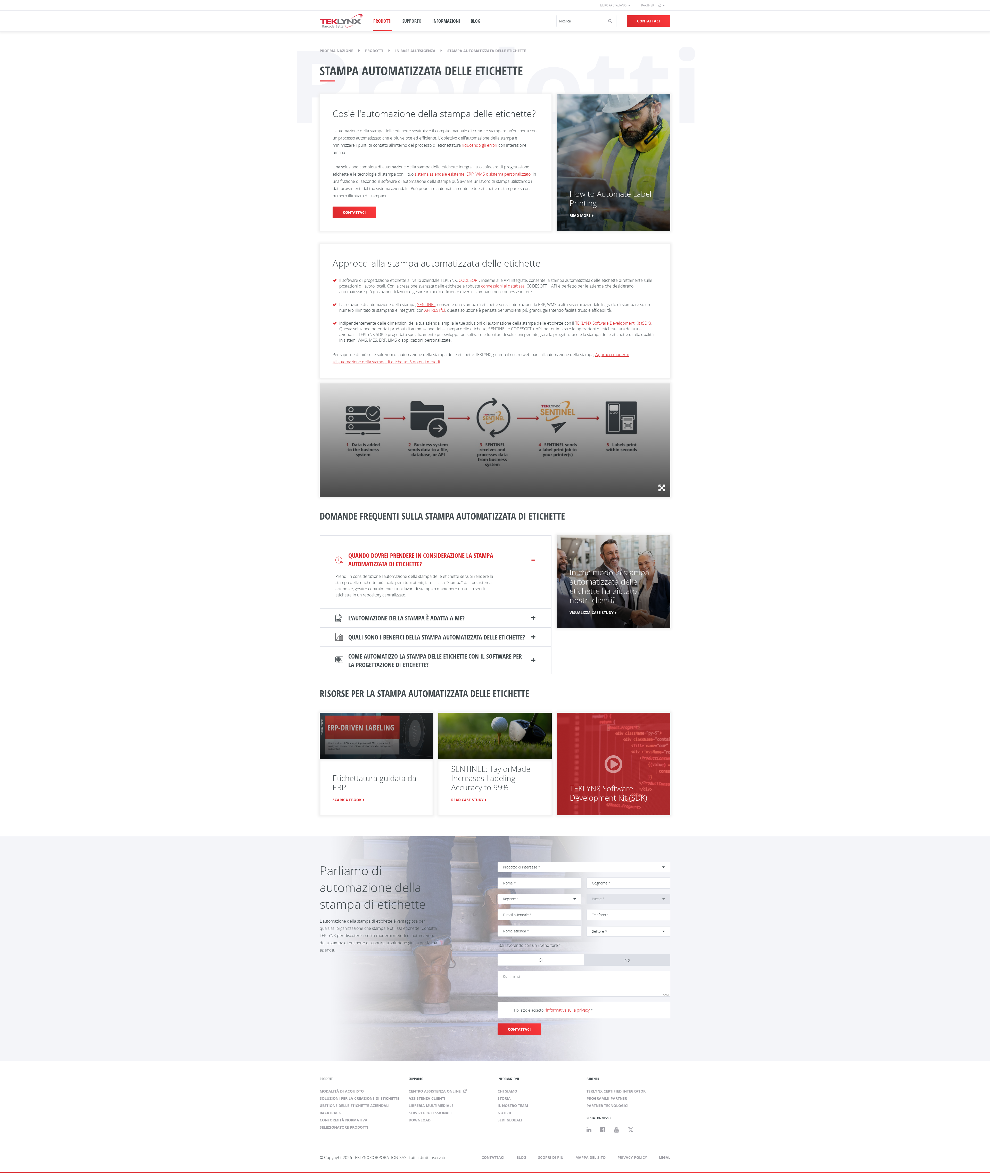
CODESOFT (469, 280)
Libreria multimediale (431, 1105)
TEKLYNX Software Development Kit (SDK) (613, 323)
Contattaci (648, 21)
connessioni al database (503, 286)
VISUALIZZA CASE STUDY (592, 612)
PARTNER (593, 1078)
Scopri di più (551, 1157)
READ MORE (580, 215)
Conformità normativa (343, 1120)
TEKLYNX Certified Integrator (616, 1091)
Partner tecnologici (608, 1105)
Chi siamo (507, 1091)
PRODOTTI (382, 21)
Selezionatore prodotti (344, 1127)
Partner (647, 5)
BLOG (475, 21)
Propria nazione (336, 50)
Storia (504, 1098)
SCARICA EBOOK (347, 799)
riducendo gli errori (479, 145)
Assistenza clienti (427, 1098)
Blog (521, 1157)
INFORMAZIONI (446, 21)
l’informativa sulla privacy (567, 1010)
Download (420, 1120)
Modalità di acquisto (342, 1091)
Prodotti (374, 50)
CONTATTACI (519, 1029)
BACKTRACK (330, 1112)
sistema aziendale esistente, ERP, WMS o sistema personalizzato (473, 174)
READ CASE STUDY (467, 799)
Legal (664, 1157)
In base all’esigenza (415, 50)
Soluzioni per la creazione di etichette (359, 1098)
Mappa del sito (590, 1157)
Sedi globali (510, 1120)
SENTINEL (426, 304)
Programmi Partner (607, 1098)
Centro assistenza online (435, 1091)
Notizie (505, 1112)
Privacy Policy (632, 1157)
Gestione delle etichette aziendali (355, 1105)
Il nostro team (513, 1105)
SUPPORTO (412, 21)
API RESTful (434, 310)
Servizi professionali (430, 1112)
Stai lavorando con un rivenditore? (529, 945)
